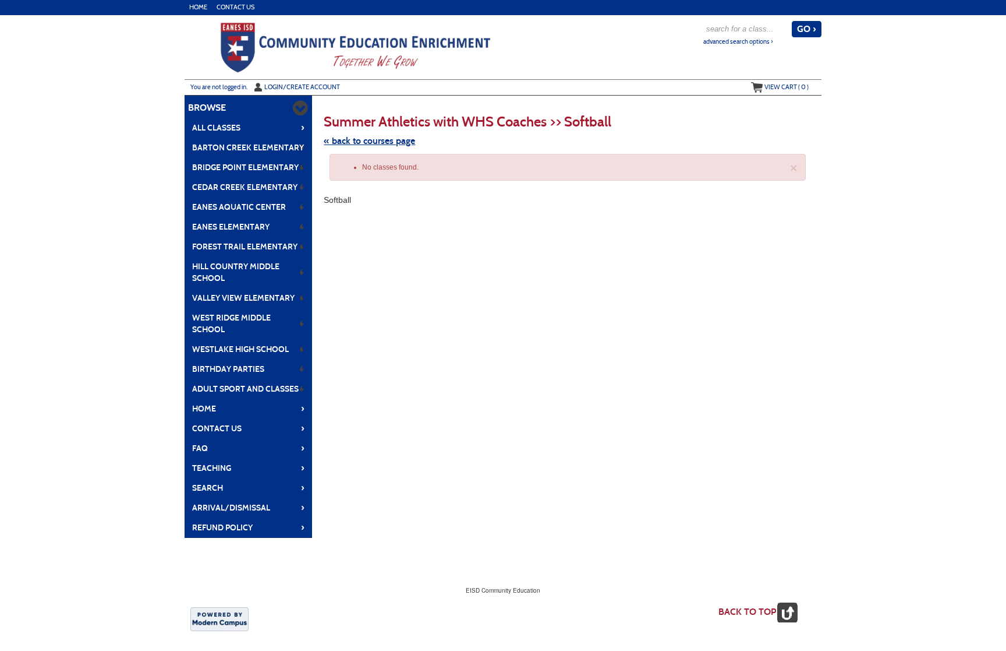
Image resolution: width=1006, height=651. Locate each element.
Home (198, 7)
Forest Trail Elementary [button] (244, 247)
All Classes (248, 127)
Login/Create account (302, 87)
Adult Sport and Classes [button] (245, 389)
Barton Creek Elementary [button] (248, 148)
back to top (747, 611)
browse (207, 107)
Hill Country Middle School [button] (235, 272)
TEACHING (248, 468)
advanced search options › (738, 41)
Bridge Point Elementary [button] (245, 168)
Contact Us (235, 7)
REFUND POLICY (248, 527)
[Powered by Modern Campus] (219, 618)
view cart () (786, 87)
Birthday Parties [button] (228, 369)
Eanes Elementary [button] (231, 227)
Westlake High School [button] (240, 349)
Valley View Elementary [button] (243, 298)
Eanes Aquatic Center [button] (239, 207)
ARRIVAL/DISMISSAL (248, 507)
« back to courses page (369, 140)
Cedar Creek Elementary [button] (244, 187)
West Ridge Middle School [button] (231, 324)
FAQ (248, 448)
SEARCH (248, 488)
